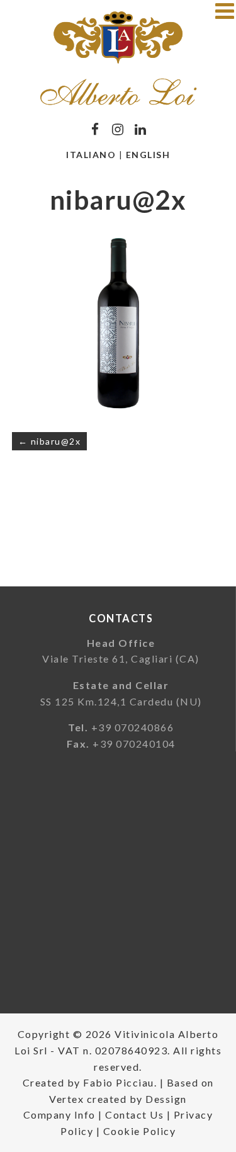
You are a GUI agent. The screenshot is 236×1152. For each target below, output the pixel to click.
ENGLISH (148, 154)
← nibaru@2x (49, 441)
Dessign (166, 1099)
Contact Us (134, 1115)
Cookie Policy (139, 1131)
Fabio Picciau (118, 1082)
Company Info (59, 1115)
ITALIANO (91, 154)
